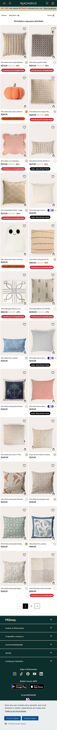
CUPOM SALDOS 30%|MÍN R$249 (13, 70)
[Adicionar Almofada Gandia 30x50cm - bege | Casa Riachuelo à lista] (52, 127)
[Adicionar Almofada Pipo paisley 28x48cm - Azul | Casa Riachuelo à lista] (24, 324)
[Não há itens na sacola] (52, 3)
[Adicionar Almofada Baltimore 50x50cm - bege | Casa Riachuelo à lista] (52, 274)
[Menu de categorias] (4, 3)
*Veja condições (49, 8)
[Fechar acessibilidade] (55, 28)
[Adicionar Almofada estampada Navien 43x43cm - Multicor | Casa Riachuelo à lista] (24, 372)
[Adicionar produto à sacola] (25, 57)
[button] (15, 723)
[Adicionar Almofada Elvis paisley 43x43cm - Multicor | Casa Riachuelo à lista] (52, 510)
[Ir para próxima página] (37, 606)
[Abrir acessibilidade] (53, 32)
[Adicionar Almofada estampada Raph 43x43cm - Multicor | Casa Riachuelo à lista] (24, 554)
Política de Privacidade (15, 711)
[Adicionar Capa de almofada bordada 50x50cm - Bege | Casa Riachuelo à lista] (52, 421)
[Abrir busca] (10, 3)
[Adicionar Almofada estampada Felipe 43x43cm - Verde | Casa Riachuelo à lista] (24, 510)
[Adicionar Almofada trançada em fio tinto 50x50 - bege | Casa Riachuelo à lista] (52, 225)
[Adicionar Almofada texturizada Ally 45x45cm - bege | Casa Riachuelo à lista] (52, 77)
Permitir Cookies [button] (12, 718)
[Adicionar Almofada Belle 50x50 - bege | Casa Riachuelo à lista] (24, 176)
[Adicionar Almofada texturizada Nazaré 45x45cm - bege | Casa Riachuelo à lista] (24, 28)
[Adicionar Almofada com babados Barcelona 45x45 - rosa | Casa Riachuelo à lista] (24, 127)
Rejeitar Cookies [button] (30, 718)
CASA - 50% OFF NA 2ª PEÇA (40, 169)
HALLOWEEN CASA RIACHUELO (13, 119)
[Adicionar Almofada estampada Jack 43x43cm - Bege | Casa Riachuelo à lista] (52, 465)
